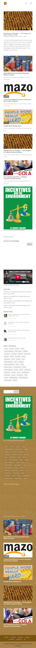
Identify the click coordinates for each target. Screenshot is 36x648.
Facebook (19, 639)
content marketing (8, 351)
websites (15, 380)
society (13, 375)
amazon (6, 348)
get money (17, 356)
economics (13, 354)
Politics (21, 369)
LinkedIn (13, 637)
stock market (20, 375)
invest (23, 359)
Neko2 (5, 296)
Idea (25, 36)
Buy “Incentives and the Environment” (14, 230)
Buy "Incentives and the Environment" (14, 440)
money (21, 364)
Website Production (9, 644)
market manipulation (9, 364)
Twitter (6, 637)
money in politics (8, 367)
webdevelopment (13, 377)
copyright (25, 351)
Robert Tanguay (9, 36)
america (12, 348)
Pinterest (11, 639)
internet (18, 359)
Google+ (27, 637)
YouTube (20, 637)
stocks (25, 375)
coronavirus (7, 354)
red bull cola (27, 369)
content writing (17, 351)
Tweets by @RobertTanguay (11, 285)
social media (7, 375)
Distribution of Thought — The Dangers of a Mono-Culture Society (17, 34)
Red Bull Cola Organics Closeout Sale (16, 338)
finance (12, 356)
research (13, 372)
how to (13, 359)
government (7, 359)
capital (22, 348)
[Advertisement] (14, 258)
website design (7, 380)
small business (25, 372)
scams (18, 372)
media (17, 364)
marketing (21, 362)
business (17, 348)
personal (16, 369)
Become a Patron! (8, 237)
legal (16, 362)
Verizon (6, 377)
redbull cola (7, 372)
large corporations (8, 362)
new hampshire (17, 367)
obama (24, 367)
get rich (23, 356)
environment (27, 354)
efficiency (20, 354)
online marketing (8, 369)
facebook (6, 356)
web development (23, 377)
